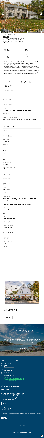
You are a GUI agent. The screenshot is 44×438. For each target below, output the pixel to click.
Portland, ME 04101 (9, 375)
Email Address (5, 389)
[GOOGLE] (27, 426)
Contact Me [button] (22, 348)
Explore (8, 317)
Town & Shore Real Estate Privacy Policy (9, 422)
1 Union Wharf (8, 374)
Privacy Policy (11, 399)
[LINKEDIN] (22, 426)
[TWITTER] (24, 426)
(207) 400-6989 (8, 370)
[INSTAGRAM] (19, 426)
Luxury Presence (25, 429)
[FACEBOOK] (17, 426)
